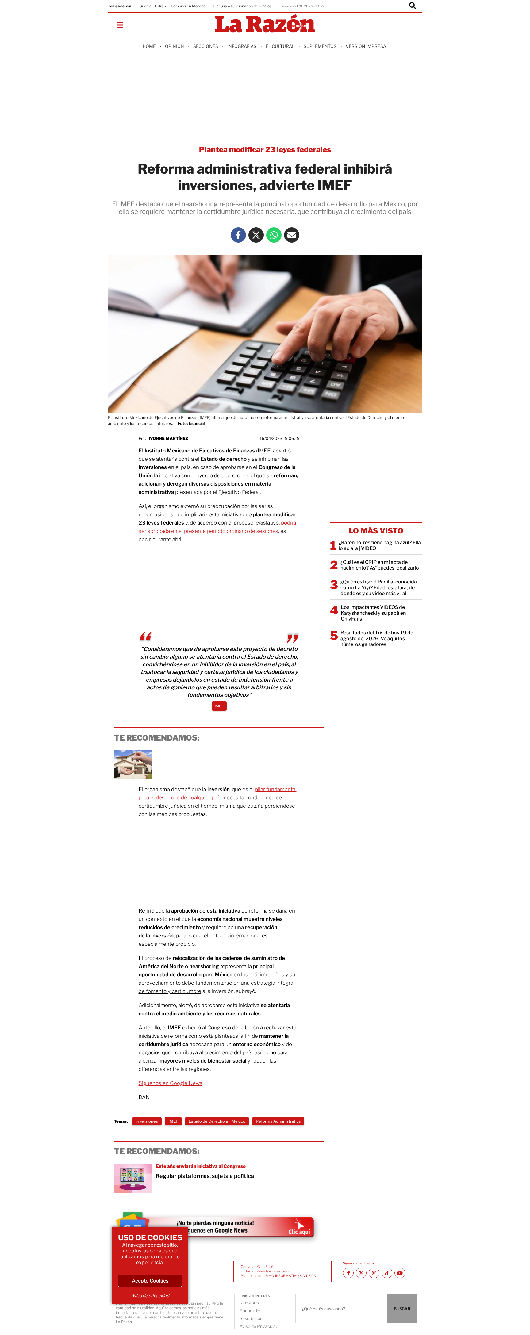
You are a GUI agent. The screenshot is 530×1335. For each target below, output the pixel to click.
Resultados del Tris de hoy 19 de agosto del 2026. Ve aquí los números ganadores (376, 638)
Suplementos (320, 46)
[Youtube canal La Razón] (399, 1273)
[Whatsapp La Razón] (274, 235)
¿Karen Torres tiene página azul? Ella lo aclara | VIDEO (380, 545)
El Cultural (280, 46)
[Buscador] (412, 6)
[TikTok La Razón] (387, 1273)
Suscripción (251, 1318)
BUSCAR (402, 1308)
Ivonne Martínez (168, 438)
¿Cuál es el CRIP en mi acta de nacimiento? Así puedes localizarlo (379, 565)
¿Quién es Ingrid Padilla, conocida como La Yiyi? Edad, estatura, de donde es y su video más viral (378, 587)
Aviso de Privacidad (259, 1326)
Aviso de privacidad (150, 1295)
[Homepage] (265, 24)
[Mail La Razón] (291, 235)
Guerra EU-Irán (152, 6)
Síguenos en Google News (170, 1083)
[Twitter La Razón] (256, 235)
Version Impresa (366, 46)
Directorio (249, 1302)
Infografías (241, 46)
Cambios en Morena (188, 6)
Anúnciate (250, 1310)
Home (149, 46)
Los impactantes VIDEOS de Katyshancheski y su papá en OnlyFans (373, 613)
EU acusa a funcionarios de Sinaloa (241, 6)
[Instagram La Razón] (374, 1273)
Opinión (174, 46)
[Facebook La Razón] (238, 235)
